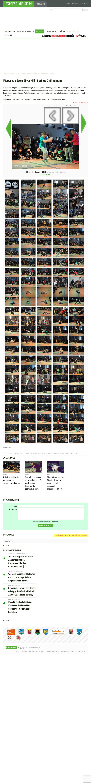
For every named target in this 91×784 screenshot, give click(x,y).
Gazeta (76, 31)
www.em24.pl (41, 3)
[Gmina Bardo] (28, 634)
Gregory (56, 453)
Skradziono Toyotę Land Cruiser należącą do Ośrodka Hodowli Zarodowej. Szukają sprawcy (22, 591)
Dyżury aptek (65, 31)
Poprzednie (8, 128)
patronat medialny (52, 651)
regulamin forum (53, 521)
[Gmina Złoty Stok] (69, 634)
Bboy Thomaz (42, 453)
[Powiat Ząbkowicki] (9, 634)
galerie (18, 74)
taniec (67, 453)
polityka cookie (81, 651)
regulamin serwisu (67, 651)
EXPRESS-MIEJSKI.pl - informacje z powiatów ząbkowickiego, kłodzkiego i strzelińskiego (18, 3)
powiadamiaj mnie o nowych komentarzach (71, 535)
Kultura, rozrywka (25, 31)
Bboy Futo (34, 453)
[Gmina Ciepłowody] (36, 634)
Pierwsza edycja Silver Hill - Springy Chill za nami (38, 74)
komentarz (13, 509)
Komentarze (51, 31)
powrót (7, 541)
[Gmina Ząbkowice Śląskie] (19, 634)
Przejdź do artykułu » (80, 102)
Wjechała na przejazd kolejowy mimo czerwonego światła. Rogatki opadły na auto (21, 577)
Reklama (8, 35)
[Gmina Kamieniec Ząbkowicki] (44, 634)
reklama (24, 651)
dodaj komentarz (45, 525)
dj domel (27, 453)
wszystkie (75, 3)
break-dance (74, 453)
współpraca (33, 651)
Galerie (39, 31)
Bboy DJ (49, 453)
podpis (14, 506)
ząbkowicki (83, 3)
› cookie (51, 9)
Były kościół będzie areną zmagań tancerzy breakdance (11, 480)
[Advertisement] (45, 54)
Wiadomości (9, 31)
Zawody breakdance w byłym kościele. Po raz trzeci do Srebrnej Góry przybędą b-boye (33, 483)
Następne (84, 123)
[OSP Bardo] (16, 640)
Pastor (61, 453)
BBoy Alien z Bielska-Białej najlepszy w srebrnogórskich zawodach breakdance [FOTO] (55, 483)
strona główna (9, 74)
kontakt (41, 651)
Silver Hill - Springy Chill (15, 453)
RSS (17, 651)
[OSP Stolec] (7, 640)
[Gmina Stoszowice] (56, 634)
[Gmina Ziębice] (77, 634)
